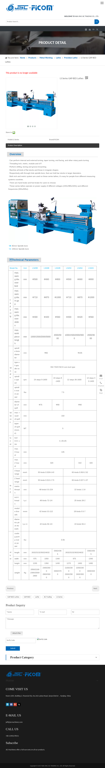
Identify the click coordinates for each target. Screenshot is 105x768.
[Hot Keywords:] (96, 21)
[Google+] (93, 29)
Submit (12, 648)
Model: (10, 140)
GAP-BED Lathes (13, 597)
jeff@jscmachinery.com (14, 722)
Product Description (15, 145)
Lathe (37, 597)
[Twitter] (97, 29)
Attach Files (17, 633)
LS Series (59, 597)
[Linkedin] (86, 29)
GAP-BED (27, 597)
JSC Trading (48, 597)
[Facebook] (89, 29)
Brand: (51, 140)
